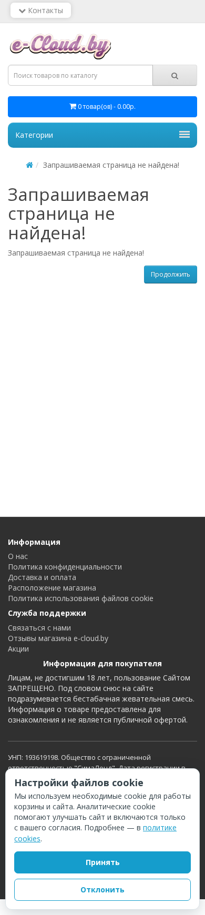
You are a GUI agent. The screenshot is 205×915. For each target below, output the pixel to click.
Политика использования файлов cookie (80, 598)
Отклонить (102, 889)
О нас (18, 556)
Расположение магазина (52, 588)
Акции (18, 649)
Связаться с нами (39, 628)
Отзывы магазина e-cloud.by (58, 638)
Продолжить (170, 274)
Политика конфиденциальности (65, 567)
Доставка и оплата (42, 577)
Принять (103, 862)
